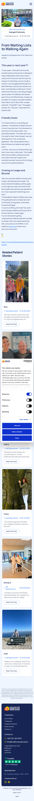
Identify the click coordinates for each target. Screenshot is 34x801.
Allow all (17, 425)
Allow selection (17, 432)
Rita (5, 307)
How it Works (9, 718)
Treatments (8, 721)
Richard (7, 582)
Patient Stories (9, 726)
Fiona (6, 514)
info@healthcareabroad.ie (17, 742)
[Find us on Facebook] (9, 782)
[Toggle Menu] (30, 4)
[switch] (29, 400)
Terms (17, 796)
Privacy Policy (17, 792)
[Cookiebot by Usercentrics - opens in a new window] (24, 361)
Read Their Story (11, 324)
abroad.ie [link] (12, 226)
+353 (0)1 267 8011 (14, 738)
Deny (17, 438)
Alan (6, 653)
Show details (24, 419)
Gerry (6, 444)
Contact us (8, 729)
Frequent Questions (11, 724)
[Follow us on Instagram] (5, 782)
